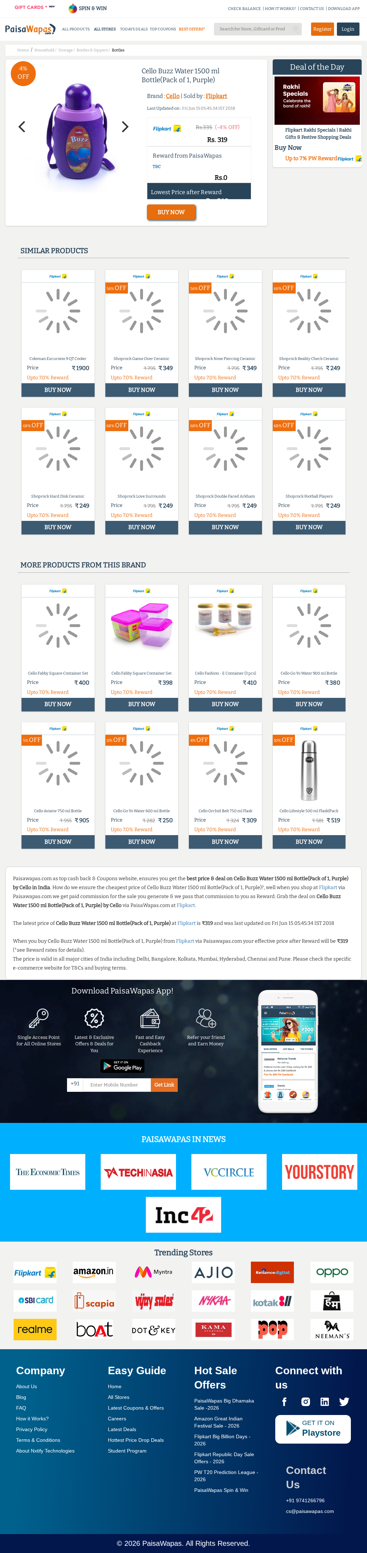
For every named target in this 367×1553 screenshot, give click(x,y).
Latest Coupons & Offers (136, 1408)
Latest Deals (122, 1429)
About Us (26, 1386)
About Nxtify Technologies (45, 1451)
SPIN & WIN (92, 8)
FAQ (21, 1408)
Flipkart (216, 96)
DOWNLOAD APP (344, 8)
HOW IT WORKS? (280, 8)
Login (348, 29)
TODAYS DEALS (134, 29)
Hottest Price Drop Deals (136, 1440)
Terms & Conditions (38, 1440)
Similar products (54, 250)
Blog (21, 1397)
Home (114, 1386)
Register (322, 29)
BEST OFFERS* (192, 29)
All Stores (118, 1397)
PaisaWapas (162, 1543)
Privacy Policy (31, 1429)
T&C (157, 166)
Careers (117, 1418)
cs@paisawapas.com (310, 1511)
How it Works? (32, 1418)
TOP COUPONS (163, 29)
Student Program (127, 1451)
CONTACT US (312, 8)
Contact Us (306, 1477)
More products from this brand (83, 565)
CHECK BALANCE (244, 8)
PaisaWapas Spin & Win (221, 1490)
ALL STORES (105, 29)
